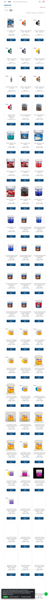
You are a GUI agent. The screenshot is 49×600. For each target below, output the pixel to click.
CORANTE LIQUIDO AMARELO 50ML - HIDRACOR (39, 59)
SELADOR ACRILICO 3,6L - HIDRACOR (39, 200)
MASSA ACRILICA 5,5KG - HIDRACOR (39, 144)
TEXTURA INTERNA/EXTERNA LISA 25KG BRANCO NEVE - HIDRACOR (11, 256)
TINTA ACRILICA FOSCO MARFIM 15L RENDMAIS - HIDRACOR (12, 369)
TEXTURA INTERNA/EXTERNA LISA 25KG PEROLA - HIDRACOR (11, 285)
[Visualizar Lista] (13, 10)
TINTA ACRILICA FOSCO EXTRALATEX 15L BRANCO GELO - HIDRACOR (39, 482)
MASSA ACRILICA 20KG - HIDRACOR (12, 144)
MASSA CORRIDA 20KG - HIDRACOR (25, 172)
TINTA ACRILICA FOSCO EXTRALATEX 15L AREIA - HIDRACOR (25, 482)
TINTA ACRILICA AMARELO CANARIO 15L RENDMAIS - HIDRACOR (11, 341)
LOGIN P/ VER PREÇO (11, 40)
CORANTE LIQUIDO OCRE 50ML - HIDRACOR (39, 87)
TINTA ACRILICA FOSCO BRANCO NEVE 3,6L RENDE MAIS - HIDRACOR (25, 454)
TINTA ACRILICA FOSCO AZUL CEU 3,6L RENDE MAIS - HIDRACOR (11, 397)
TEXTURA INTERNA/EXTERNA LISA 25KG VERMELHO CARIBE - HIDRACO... (25, 313)
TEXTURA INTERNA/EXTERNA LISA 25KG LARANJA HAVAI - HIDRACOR (25, 256)
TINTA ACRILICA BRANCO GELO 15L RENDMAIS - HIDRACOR (39, 341)
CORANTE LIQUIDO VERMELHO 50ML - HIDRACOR (11, 116)
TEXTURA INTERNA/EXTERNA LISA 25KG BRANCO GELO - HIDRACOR (39, 228)
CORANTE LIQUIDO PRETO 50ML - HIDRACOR (39, 31)
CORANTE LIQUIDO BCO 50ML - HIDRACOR (11, 87)
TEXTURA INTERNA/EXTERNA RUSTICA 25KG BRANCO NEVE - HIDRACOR (39, 313)
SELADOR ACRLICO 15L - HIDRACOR (11, 228)
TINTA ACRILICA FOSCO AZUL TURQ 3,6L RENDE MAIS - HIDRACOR (39, 397)
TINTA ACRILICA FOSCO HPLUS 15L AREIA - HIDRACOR (25, 566)
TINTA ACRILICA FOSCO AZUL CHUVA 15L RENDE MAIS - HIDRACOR (25, 397)
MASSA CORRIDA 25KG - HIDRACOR (39, 172)
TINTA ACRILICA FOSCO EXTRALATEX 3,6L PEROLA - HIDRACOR (25, 538)
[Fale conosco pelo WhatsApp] (46, 594)
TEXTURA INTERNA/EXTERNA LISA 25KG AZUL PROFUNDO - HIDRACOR (25, 228)
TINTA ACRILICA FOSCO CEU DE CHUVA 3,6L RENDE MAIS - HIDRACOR (39, 454)
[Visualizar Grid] (11, 10)
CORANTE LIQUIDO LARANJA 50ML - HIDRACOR (25, 31)
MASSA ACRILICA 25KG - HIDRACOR (25, 144)
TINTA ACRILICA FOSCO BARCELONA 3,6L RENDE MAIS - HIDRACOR (39, 425)
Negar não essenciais (14, 596)
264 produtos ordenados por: (31, 12)
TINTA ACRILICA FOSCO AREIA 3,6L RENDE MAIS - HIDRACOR (39, 369)
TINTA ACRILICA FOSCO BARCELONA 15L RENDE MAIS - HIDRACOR (25, 425)
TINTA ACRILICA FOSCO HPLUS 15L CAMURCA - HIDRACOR (39, 594)
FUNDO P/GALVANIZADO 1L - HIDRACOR (39, 115)
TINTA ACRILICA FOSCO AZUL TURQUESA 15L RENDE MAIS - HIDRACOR (11, 425)
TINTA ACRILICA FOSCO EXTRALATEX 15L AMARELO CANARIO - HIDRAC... (11, 482)
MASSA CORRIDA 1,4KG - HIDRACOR (12, 172)
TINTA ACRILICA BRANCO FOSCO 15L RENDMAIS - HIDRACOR (25, 341)
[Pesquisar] (40, 2)
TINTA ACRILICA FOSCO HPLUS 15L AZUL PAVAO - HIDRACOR (39, 566)
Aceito (5, 596)
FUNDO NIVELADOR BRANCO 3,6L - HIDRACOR (25, 115)
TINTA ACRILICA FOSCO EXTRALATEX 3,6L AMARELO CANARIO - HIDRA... (39, 510)
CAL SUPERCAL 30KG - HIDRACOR (11, 31)
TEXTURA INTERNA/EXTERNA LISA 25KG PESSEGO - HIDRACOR (25, 285)
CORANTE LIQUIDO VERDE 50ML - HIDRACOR (11, 59)
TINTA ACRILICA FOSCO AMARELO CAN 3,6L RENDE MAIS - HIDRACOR (25, 369)
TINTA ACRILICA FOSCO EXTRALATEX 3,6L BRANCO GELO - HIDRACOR (11, 538)
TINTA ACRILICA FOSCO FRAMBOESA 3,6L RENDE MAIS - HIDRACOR (11, 566)
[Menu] (5, 2)
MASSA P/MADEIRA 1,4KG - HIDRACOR (25, 200)
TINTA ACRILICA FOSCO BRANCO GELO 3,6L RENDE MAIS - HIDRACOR (11, 454)
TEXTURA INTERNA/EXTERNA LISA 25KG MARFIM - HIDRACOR (39, 256)
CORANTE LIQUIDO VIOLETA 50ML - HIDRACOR (25, 59)
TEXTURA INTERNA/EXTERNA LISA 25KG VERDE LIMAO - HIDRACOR (39, 285)
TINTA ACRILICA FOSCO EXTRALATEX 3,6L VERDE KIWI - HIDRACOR (40, 538)
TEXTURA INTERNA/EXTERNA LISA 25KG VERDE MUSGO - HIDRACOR (11, 313)
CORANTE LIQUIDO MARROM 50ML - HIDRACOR (25, 87)
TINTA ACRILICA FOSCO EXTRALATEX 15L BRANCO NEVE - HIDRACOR (11, 510)
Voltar (43, 7)
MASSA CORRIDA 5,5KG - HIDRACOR (12, 200)
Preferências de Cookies (26, 596)
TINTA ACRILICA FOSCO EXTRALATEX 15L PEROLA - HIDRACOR (25, 510)
